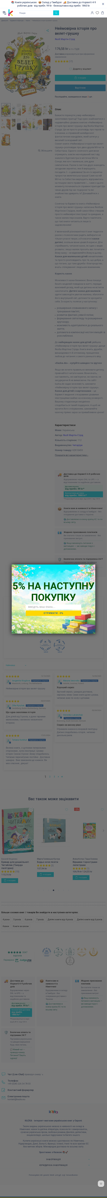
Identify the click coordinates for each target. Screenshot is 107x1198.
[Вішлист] (97, 12)
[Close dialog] (91, 568)
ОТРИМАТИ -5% (53, 613)
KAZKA (10, 12)
